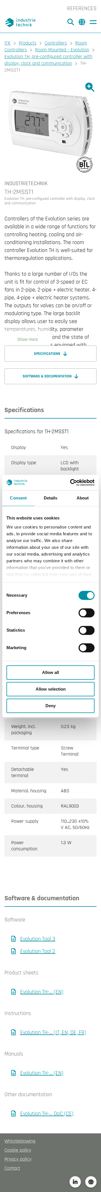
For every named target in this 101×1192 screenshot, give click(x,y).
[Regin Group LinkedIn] (75, 1181)
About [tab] (83, 498)
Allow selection (51, 689)
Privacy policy (17, 1159)
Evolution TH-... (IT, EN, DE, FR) (53, 1032)
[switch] (87, 612)
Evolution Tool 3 (37, 939)
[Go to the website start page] (21, 22)
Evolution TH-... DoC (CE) (47, 1113)
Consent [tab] (18, 498)
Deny (50, 705)
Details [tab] (51, 498)
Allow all (50, 672)
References (82, 8)
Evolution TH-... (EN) (41, 992)
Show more (27, 339)
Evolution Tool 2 (37, 951)
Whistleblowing (19, 1141)
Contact (12, 1168)
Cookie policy (17, 1150)
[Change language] (91, 1181)
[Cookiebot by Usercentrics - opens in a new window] (71, 482)
